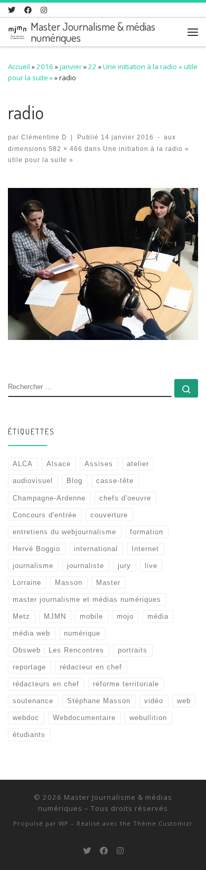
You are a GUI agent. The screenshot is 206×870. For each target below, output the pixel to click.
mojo (125, 616)
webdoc (26, 718)
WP (64, 823)
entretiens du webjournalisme (64, 532)
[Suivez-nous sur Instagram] (44, 10)
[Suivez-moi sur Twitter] (11, 10)
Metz (21, 616)
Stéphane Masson (98, 701)
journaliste (85, 566)
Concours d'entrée (45, 515)
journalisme (33, 566)
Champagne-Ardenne (49, 498)
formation (146, 532)
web (184, 701)
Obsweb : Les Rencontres (58, 650)
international (96, 549)
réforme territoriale (126, 684)
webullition (148, 718)
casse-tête (115, 481)
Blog (74, 481)
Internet (145, 549)
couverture (109, 515)
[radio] (103, 264)
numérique (82, 633)
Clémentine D (44, 137)
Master (108, 583)
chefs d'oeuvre (125, 498)
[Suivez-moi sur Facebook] (28, 10)
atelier (138, 464)
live (151, 566)
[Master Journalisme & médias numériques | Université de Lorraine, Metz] (17, 30)
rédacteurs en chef (46, 684)
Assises (99, 464)
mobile (91, 616)
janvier (71, 66)
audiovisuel (33, 481)
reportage (29, 667)
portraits (132, 650)
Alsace (58, 464)
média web (31, 633)
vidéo (153, 701)
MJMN (55, 616)
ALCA (23, 464)
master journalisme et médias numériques (87, 599)
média (157, 616)
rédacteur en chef (91, 667)
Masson (68, 583)
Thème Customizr (163, 823)
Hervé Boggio (36, 549)
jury (124, 566)
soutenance (33, 701)
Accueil (19, 66)
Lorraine (27, 583)
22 (92, 66)
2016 (44, 66)
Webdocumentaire (84, 718)
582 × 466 (64, 148)
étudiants (29, 735)
